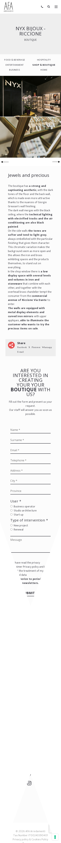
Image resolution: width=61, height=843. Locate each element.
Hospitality (44, 60)
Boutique (30, 40)
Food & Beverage (14, 60)
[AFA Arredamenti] (8, 7)
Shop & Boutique (43, 65)
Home (43, 70)
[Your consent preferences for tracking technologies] (55, 837)
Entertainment (15, 65)
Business (14, 70)
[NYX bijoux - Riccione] (30, 96)
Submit (29, 593)
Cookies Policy (40, 839)
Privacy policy (31, 567)
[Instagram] (30, 784)
